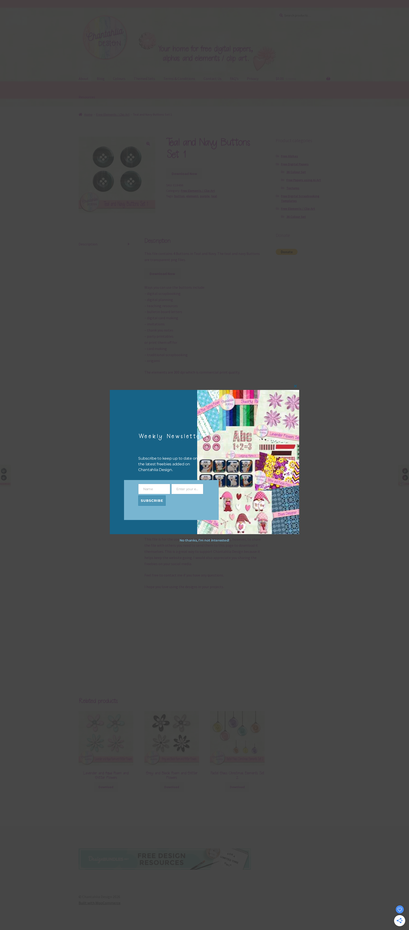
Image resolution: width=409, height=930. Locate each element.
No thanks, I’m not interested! (204, 540)
